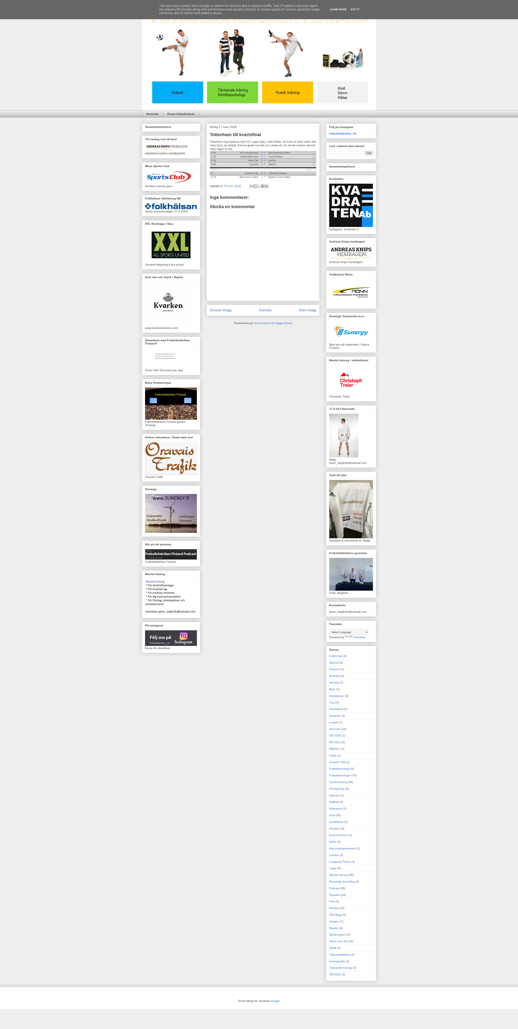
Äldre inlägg (307, 310)
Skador (333, 928)
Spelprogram (337, 934)
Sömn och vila (338, 941)
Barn (332, 689)
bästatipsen (336, 695)
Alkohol (334, 662)
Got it (355, 9)
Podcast (334, 888)
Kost (332, 815)
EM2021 (334, 748)
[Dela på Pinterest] (267, 186)
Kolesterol (335, 808)
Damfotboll (336, 709)
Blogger (275, 1001)
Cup (331, 702)
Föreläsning (336, 788)
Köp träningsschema (342, 848)
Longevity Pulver (339, 861)
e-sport (333, 722)
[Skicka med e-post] (251, 186)
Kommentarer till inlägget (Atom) (273, 323)
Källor (332, 841)
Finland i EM (337, 762)
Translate (359, 637)
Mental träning (338, 874)
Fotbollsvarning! (339, 768)
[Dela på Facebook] (263, 186)
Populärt (334, 895)
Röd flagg (335, 914)
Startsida (152, 114)
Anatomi (334, 669)
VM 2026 (335, 974)
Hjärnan (334, 795)
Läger (333, 868)
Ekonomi (334, 729)
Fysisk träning (338, 782)
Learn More (338, 9)
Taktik (332, 948)
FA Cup (226, 169)
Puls (332, 901)
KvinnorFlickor (338, 835)
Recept (333, 908)
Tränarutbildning (339, 954)
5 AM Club (335, 656)
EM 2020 (335, 735)
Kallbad (334, 801)
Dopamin (335, 715)
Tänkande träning (340, 967)
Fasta (332, 755)
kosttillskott (336, 821)
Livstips (334, 855)
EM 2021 (335, 742)
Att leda (334, 682)
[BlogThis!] (255, 186)
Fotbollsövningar (339, 775)
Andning (334, 675)
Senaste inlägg (220, 310)
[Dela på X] (259, 186)
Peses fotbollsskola (181, 114)
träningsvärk (337, 961)
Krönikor (334, 828)
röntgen (334, 921)
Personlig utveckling (342, 881)
